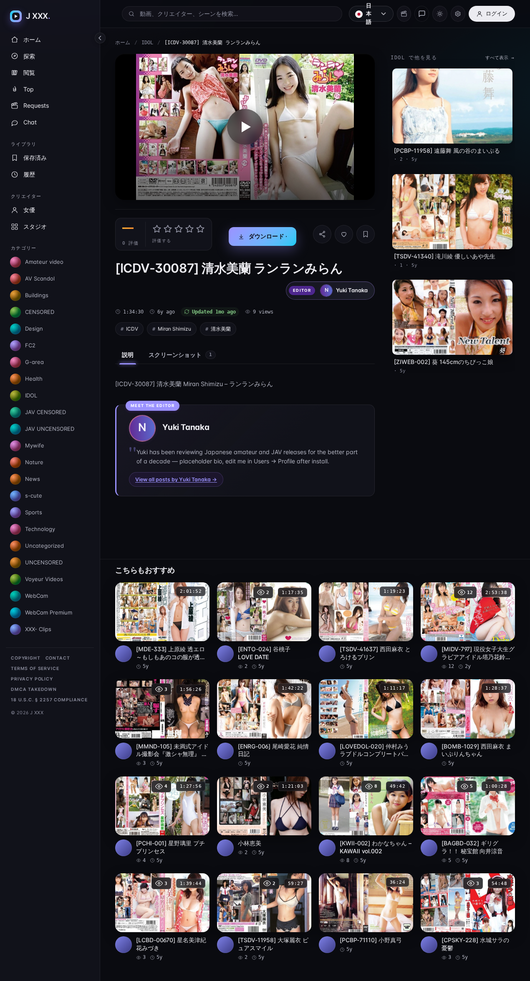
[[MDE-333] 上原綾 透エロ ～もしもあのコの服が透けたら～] (162, 626)
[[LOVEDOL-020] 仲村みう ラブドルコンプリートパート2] (366, 723)
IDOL (147, 43)
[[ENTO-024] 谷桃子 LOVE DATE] (264, 626)
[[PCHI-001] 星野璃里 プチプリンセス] (162, 820)
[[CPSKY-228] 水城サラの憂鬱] (468, 917)
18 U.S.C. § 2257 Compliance (49, 700)
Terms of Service (35, 668)
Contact (57, 658)
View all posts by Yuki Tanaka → (176, 479)
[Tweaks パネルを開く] (458, 14)
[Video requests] (404, 14)
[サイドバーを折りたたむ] (100, 38)
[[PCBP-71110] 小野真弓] (366, 913)
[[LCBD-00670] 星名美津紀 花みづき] (162, 917)
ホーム (122, 43)
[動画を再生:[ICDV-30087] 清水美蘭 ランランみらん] (245, 127)
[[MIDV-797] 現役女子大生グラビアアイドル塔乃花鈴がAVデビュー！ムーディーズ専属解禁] (468, 626)
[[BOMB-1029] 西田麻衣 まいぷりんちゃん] (468, 723)
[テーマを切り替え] (439, 14)
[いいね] (344, 234)
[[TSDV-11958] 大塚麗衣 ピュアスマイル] (264, 917)
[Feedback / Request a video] (421, 14)
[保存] (365, 234)
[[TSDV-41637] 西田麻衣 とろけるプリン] (366, 626)
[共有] (322, 234)
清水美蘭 (221, 329)
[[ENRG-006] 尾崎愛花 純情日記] (264, 723)
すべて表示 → (499, 58)
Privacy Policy (32, 679)
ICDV (132, 329)
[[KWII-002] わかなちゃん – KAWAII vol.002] (366, 820)
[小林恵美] (264, 816)
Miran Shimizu (174, 329)
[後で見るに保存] (198, 591)
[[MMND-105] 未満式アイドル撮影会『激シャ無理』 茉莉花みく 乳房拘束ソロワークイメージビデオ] (162, 723)
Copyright (25, 658)
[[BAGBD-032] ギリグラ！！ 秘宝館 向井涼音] (468, 820)
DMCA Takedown (34, 689)
